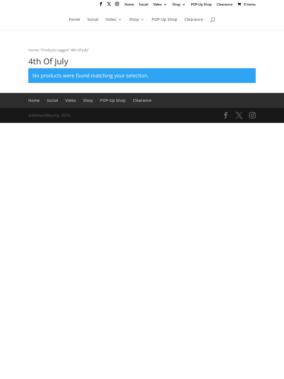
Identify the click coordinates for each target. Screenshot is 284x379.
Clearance (225, 5)
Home (129, 5)
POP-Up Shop (201, 5)
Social (143, 5)
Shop (176, 5)
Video (157, 5)
